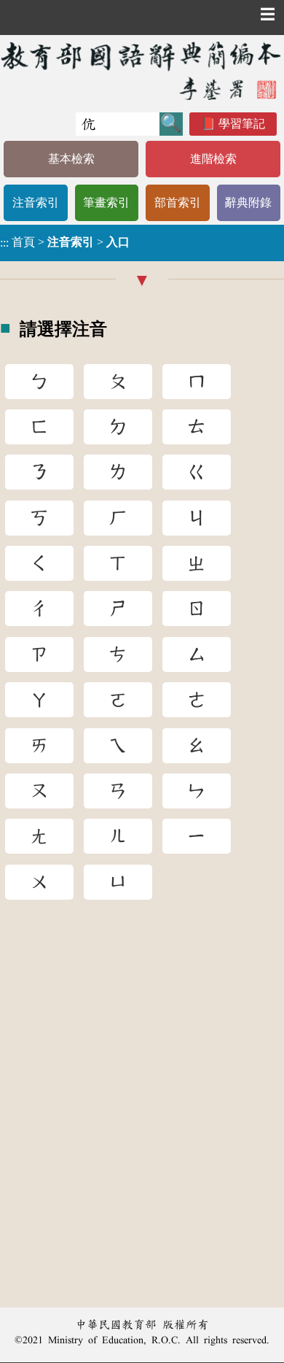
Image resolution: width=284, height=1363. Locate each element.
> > (65, 242)
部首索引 (177, 202)
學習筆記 (241, 123)
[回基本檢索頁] (142, 70)
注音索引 (35, 202)
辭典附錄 (248, 202)
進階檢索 (213, 158)
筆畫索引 (106, 202)
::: (4, 242)
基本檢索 (71, 158)
